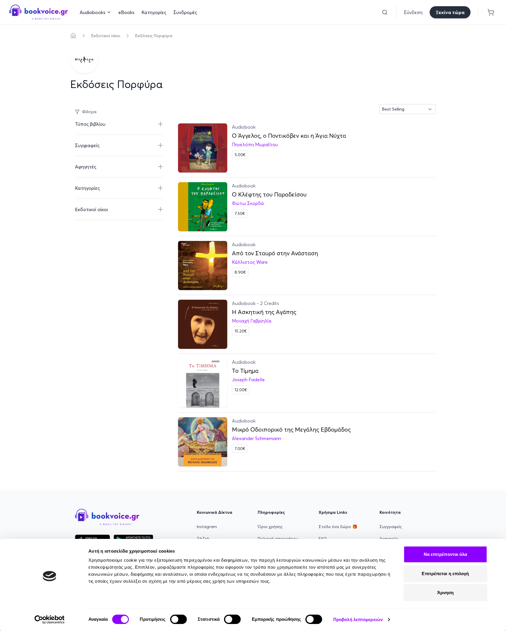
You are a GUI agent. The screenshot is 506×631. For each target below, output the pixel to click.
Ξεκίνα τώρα (450, 12)
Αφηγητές (389, 538)
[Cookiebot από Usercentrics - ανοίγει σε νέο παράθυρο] (49, 619)
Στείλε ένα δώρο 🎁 (338, 526)
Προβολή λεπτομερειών (358, 619)
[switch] (178, 619)
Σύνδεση (413, 12)
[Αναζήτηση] (384, 12)
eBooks (126, 12)
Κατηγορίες (153, 12)
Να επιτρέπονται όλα (445, 554)
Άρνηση (445, 592)
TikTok (203, 538)
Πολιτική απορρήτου (278, 538)
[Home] (73, 36)
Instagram (207, 526)
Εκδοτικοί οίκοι (105, 35)
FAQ (323, 538)
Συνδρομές (185, 12)
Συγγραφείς (391, 526)
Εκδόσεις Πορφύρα (153, 35)
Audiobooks (92, 12)
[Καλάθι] (491, 12)
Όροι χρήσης (270, 526)
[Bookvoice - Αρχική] (38, 12)
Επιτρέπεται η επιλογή (445, 573)
